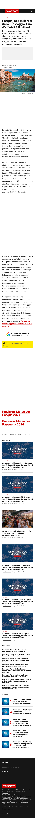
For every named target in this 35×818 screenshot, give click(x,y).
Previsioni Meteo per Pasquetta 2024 (16, 422)
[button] (3, 11)
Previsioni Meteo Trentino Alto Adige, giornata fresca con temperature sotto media (15, 660)
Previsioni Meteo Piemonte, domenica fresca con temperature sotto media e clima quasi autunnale (15, 687)
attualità (5, 17)
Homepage (5, 762)
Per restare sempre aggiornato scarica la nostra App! (17, 323)
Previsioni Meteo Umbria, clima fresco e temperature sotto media (16, 655)
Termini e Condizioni (7, 809)
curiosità (11, 529)
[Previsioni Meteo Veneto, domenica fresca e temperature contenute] (5, 701)
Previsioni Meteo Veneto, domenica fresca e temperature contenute (14, 650)
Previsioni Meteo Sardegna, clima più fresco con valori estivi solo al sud (15, 676)
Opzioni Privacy (24, 806)
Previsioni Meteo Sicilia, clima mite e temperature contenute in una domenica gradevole (16, 670)
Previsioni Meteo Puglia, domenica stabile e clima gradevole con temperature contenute (16, 681)
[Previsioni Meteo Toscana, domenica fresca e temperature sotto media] (5, 733)
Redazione (5, 771)
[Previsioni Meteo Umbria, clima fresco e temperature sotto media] (5, 711)
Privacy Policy (6, 806)
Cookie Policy (15, 806)
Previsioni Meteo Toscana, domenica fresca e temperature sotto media (15, 665)
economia (11, 17)
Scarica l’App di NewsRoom (10, 767)
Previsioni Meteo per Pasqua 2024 (16, 413)
